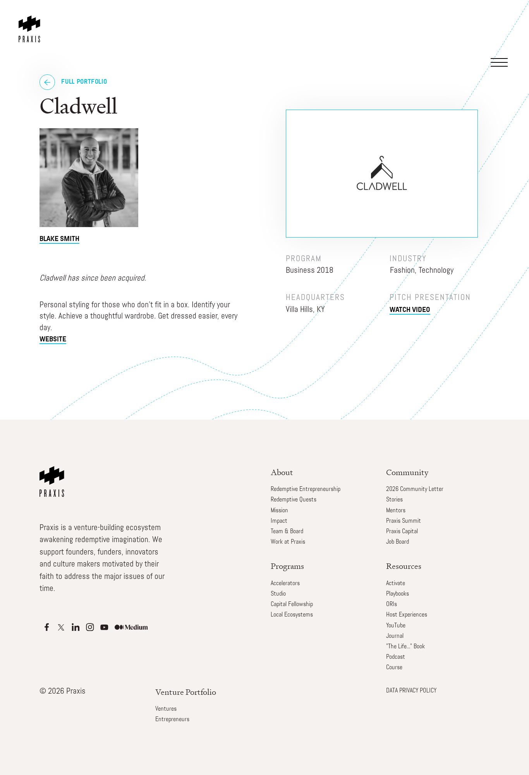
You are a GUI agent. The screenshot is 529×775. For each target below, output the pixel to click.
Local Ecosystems (292, 615)
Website (53, 339)
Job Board (397, 542)
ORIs (391, 604)
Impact (279, 521)
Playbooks (397, 594)
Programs (287, 566)
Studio (278, 594)
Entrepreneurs (172, 719)
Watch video (410, 310)
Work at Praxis (288, 542)
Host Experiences (406, 615)
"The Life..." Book (405, 647)
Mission (279, 511)
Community (407, 472)
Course (394, 668)
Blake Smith (59, 239)
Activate (395, 583)
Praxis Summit (403, 521)
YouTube (395, 626)
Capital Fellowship (292, 604)
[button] (503, 29)
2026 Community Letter (414, 489)
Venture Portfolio (185, 692)
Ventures (166, 709)
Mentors (395, 511)
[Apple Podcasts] (47, 627)
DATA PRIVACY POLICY (411, 691)
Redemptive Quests (293, 500)
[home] (31, 21)
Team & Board (287, 532)
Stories (394, 500)
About (282, 472)
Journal (395, 636)
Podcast (395, 657)
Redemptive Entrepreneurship (305, 489)
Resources (403, 566)
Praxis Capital (402, 532)
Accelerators (285, 583)
